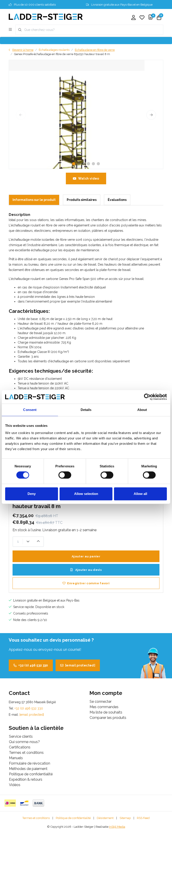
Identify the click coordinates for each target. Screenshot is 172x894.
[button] (73, 163)
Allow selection (86, 494)
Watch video (88, 178)
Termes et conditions (36, 818)
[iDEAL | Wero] (10, 803)
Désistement (105, 818)
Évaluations (117, 200)
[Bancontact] (24, 803)
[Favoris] (142, 18)
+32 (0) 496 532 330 (33, 665)
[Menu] (10, 29)
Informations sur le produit (34, 200)
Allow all (140, 494)
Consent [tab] (30, 410)
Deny (32, 494)
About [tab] (142, 410)
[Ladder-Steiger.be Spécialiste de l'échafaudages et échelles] (46, 16)
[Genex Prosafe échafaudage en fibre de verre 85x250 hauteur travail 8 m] (86, 114)
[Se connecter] (133, 18)
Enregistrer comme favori (88, 583)
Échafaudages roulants (54, 50)
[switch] (64, 475)
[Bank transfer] (38, 803)
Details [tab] (86, 410)
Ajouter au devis (88, 570)
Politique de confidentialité (73, 818)
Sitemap (125, 818)
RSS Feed (143, 818)
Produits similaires (82, 200)
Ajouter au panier (86, 556)
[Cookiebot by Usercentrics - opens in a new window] (147, 396)
